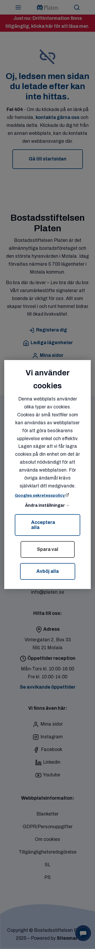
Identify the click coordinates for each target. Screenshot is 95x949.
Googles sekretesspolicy (40, 495)
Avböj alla (47, 571)
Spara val (47, 549)
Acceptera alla (43, 525)
